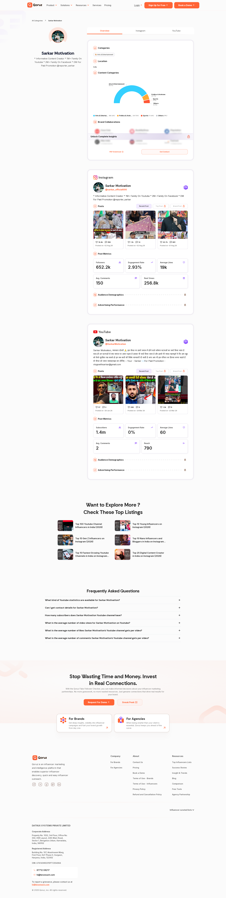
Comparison (177, 784)
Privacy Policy (139, 789)
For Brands (115, 762)
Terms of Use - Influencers (145, 784)
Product (50, 5)
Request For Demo (97, 702)
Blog (174, 778)
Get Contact (164, 152)
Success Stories (179, 767)
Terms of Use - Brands (143, 778)
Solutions (65, 5)
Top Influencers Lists (181, 762)
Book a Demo (185, 5)
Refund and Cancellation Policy (147, 794)
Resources (81, 5)
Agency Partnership (181, 794)
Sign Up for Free (157, 5)
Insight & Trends (179, 773)
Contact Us (138, 762)
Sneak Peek (128, 702)
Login (137, 5)
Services (97, 5)
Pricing (107, 5)
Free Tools (177, 789)
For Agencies (116, 767)
